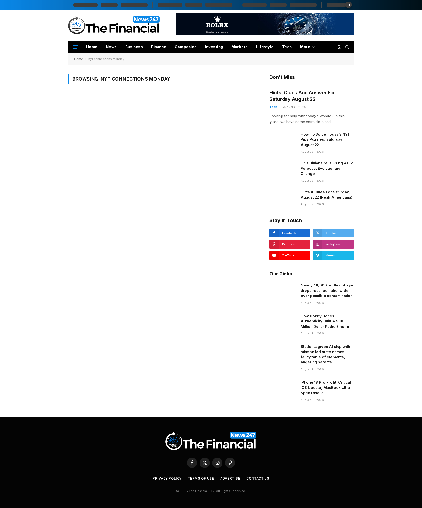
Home (92, 46)
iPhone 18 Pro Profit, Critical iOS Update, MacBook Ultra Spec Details (326, 387)
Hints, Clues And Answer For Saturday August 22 (302, 96)
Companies (186, 46)
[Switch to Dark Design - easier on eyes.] (339, 47)
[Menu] (75, 47)
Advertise (230, 478)
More (305, 46)
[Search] (346, 47)
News (111, 46)
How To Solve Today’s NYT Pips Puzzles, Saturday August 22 (325, 139)
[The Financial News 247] (114, 25)
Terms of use (201, 478)
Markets (240, 46)
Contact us (257, 478)
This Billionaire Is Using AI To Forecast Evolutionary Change (327, 168)
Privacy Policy (167, 478)
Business (134, 46)
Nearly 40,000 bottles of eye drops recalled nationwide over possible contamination (327, 290)
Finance (158, 46)
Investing (214, 46)
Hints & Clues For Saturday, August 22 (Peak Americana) (326, 195)
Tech (287, 46)
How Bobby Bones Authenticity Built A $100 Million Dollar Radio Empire (325, 321)
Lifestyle (265, 46)
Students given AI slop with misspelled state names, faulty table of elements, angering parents (325, 354)
